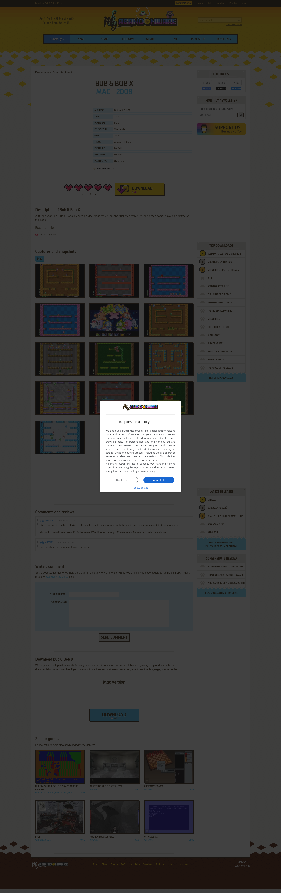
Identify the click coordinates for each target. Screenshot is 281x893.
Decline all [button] (122, 480)
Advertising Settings (127, 467)
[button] (140, 487)
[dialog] (140, 446)
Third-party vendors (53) (135, 449)
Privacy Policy (147, 471)
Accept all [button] (159, 480)
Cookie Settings (130, 471)
